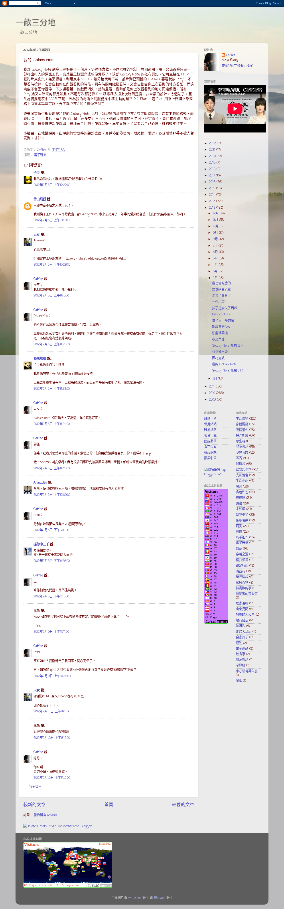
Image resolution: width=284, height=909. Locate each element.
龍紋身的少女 (221, 326)
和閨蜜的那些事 (247, 594)
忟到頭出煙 (220, 352)
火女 (37, 234)
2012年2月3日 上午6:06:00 (51, 220)
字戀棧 (240, 665)
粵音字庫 (210, 435)
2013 (212, 201)
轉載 (239, 548)
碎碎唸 (240, 498)
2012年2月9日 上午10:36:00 (52, 676)
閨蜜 (239, 680)
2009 (213, 399)
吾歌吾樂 (242, 520)
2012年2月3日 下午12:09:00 (52, 494)
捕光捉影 (242, 435)
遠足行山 (242, 565)
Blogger (159, 897)
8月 (216, 239)
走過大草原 (243, 631)
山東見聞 (242, 609)
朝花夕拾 (242, 514)
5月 (216, 258)
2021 (212, 149)
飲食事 (240, 654)
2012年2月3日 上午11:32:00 (52, 468)
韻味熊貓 (40, 358)
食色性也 (242, 492)
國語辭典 (210, 441)
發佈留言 (35, 787)
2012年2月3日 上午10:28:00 (52, 264)
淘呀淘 (240, 626)
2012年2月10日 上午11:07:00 (52, 711)
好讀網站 (210, 452)
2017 (212, 175)
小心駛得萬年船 (247, 671)
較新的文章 (34, 805)
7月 (216, 245)
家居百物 (242, 582)
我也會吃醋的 (221, 283)
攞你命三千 (41, 544)
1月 (215, 378)
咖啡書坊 (242, 447)
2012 (212, 207)
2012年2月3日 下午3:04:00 (51, 530)
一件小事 (218, 302)
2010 (212, 393)
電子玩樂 (40, 155)
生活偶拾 (242, 418)
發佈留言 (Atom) (45, 815)
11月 (216, 219)
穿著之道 (242, 554)
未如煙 (240, 509)
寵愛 (239, 526)
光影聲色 (242, 475)
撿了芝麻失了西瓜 (224, 308)
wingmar (134, 897)
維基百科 (210, 418)
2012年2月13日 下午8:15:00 (52, 737)
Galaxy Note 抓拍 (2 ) (227, 345)
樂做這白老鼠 (221, 289)
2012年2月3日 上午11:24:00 (52, 424)
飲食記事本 (243, 469)
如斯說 (240, 464)
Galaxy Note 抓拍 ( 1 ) (227, 370)
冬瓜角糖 (218, 339)
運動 (239, 643)
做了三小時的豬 (223, 320)
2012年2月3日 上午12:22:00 (52, 185)
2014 (212, 194)
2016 (213, 182)
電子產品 (242, 648)
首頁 (108, 805)
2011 (212, 386)
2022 (213, 143)
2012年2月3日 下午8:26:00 (52, 561)
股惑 (239, 486)
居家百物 (242, 603)
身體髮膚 (242, 424)
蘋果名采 (210, 458)
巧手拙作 (242, 537)
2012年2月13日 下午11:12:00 (52, 777)
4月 (216, 265)
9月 (216, 232)
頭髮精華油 (220, 333)
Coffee (38, 279)
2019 (213, 162)
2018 (213, 169)
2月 (216, 278)
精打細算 (242, 560)
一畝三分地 (35, 22)
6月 (216, 252)
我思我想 (242, 452)
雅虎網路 (210, 430)
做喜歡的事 (243, 588)
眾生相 (240, 441)
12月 (216, 213)
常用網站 (210, 424)
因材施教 (218, 358)
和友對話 (242, 660)
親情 (239, 531)
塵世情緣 (242, 577)
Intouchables (221, 314)
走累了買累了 (221, 295)
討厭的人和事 (245, 614)
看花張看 (210, 447)
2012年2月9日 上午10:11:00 (51, 631)
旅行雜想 (242, 620)
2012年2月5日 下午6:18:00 (51, 596)
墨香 (239, 458)
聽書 (239, 503)
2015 (212, 188)
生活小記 (242, 480)
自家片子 (242, 637)
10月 (216, 226)
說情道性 (242, 430)
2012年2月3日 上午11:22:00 (52, 344)
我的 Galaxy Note (224, 364)
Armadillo (40, 482)
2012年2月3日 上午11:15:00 (51, 295)
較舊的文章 (183, 805)
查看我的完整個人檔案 (237, 65)
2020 (213, 156)
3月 (216, 271)
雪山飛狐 (40, 199)
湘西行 (240, 571)
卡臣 (37, 172)
